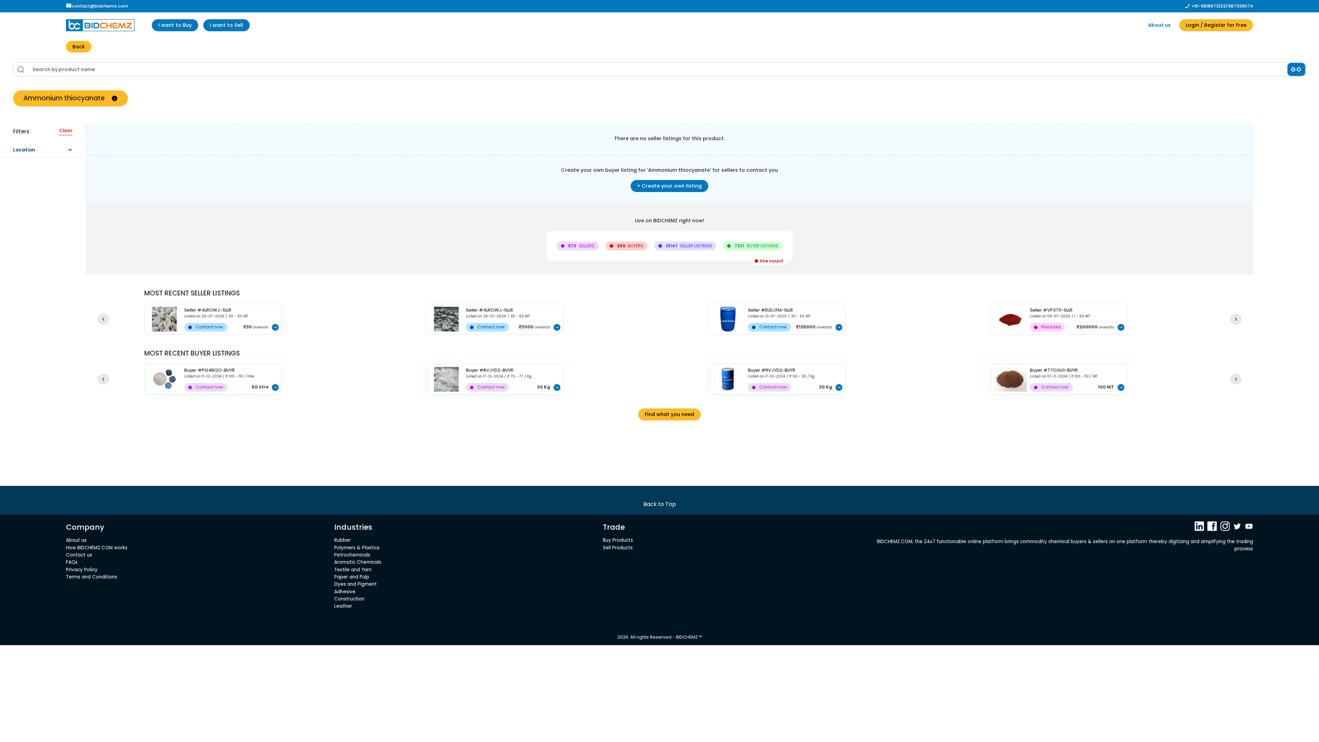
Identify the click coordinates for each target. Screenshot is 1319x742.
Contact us (79, 555)
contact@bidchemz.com (99, 6)
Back (78, 46)
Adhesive (345, 591)
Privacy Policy (82, 569)
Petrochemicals (352, 555)
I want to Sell (226, 25)
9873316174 (1240, 6)
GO (1296, 69)
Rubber (342, 540)
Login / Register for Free (1216, 25)
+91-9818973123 (1208, 6)
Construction (349, 599)
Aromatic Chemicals (357, 562)
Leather (343, 606)
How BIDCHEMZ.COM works (96, 547)
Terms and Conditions (91, 577)
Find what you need (669, 414)
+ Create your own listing (669, 185)
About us (1159, 25)
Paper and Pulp (351, 577)
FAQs (72, 562)
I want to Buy (175, 25)
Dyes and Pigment (355, 584)
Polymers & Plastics (357, 547)
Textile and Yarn (353, 569)
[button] (45, 151)
